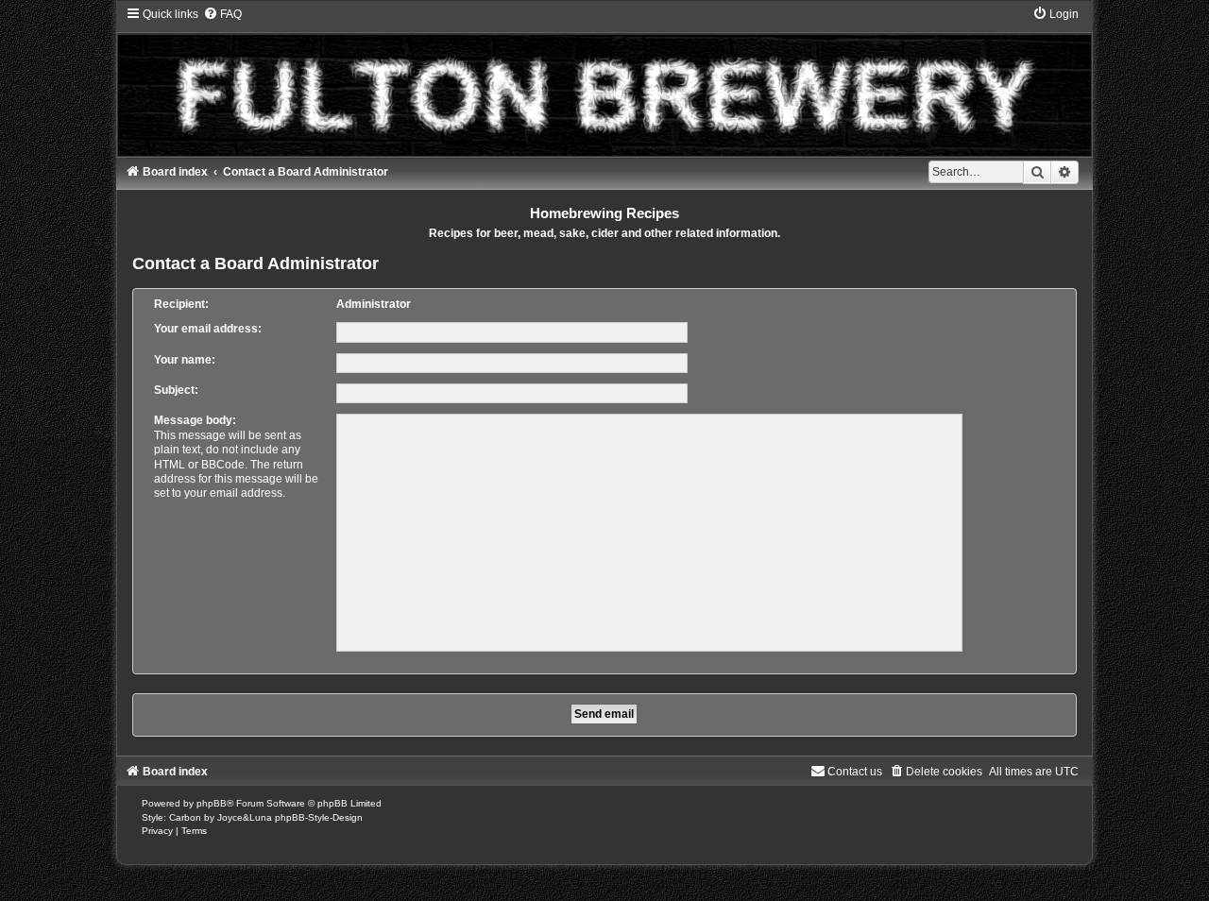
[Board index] (605, 81)
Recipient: (181, 304)
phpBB (211, 803)
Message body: (195, 420)
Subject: (176, 390)
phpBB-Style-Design (319, 817)
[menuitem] (222, 14)
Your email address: (208, 328)
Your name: (184, 359)
